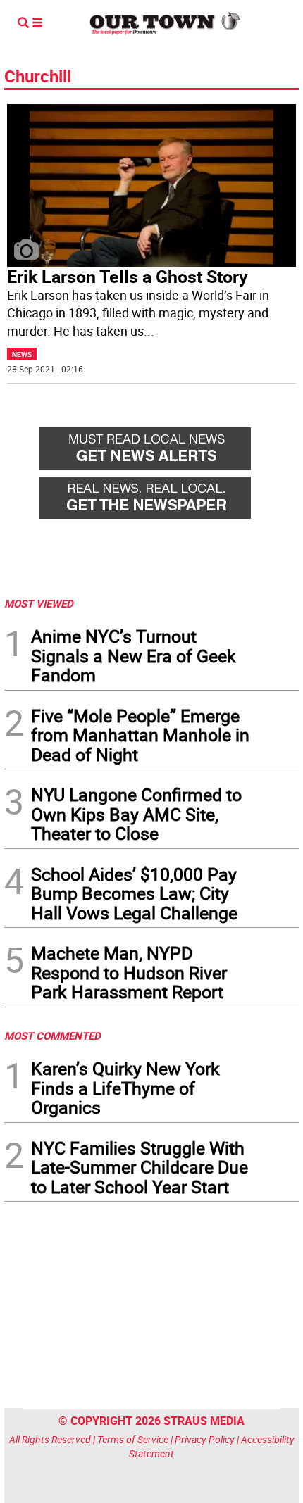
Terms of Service (132, 1439)
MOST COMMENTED (52, 1036)
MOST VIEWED (38, 603)
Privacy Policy (205, 1439)
